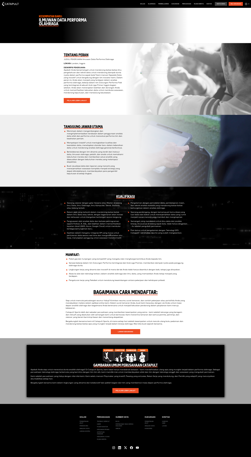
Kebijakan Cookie (103, 436)
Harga (118, 428)
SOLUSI (83, 417)
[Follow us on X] (125, 447)
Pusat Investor (102, 426)
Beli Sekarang (236, 4)
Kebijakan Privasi (103, 429)
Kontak (209, 4)
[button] (77, 100)
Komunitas (148, 428)
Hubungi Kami (165, 422)
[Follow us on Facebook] (131, 447)
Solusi (142, 4)
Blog (117, 421)
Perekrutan (84, 426)
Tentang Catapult (103, 421)
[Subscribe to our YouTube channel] (137, 447)
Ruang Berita (199, 4)
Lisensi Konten (85, 431)
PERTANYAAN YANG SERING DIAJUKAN (124, 425)
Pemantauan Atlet (84, 422)
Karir (99, 424)
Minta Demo (221, 4)
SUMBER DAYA (122, 417)
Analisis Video (85, 428)
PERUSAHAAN (103, 417)
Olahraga (151, 4)
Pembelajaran (163, 4)
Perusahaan (186, 4)
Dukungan (175, 4)
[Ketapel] (10, 4)
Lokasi (164, 426)
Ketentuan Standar (101, 433)
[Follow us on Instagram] (113, 447)
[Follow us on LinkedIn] (119, 447)
